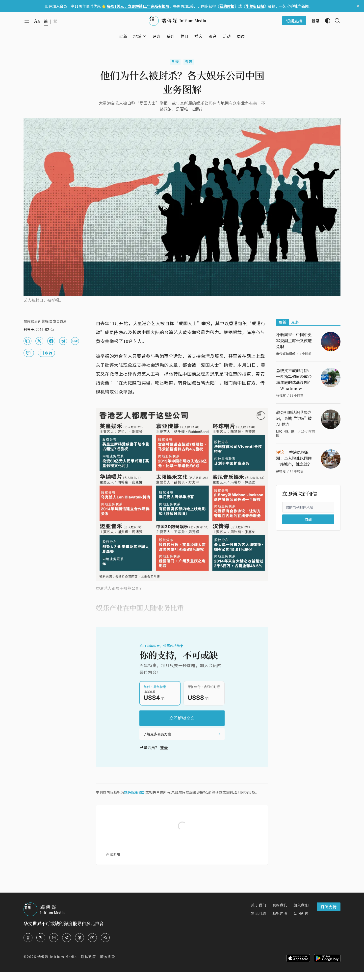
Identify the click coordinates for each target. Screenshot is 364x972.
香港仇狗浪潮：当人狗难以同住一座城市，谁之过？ (294, 458)
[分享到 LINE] (75, 341)
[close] (358, 6)
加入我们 (301, 904)
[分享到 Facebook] (51, 341)
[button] (137, 36)
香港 (175, 61)
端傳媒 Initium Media (57, 956)
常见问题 (258, 913)
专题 (189, 61)
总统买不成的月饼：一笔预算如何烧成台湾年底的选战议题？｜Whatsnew (294, 379)
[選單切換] (144, 36)
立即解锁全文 (182, 718)
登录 (164, 747)
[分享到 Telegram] (63, 341)
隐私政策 (88, 956)
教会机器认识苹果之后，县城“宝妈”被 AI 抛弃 (294, 418)
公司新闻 (301, 913)
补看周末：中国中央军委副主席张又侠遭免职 (294, 340)
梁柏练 (281, 471)
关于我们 (258, 904)
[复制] (27, 341)
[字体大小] (37, 21)
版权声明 (280, 913)
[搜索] (335, 21)
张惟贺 (281, 395)
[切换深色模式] (326, 21)
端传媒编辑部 (134, 792)
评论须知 (113, 853)
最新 (282, 321)
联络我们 (280, 904)
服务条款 (107, 956)
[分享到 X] (39, 341)
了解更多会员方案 (157, 733)
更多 (295, 321)
